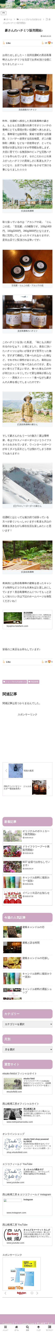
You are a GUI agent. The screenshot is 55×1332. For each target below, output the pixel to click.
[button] (49, 746)
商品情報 (34, 682)
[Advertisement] (27, 736)
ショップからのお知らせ (16, 682)
